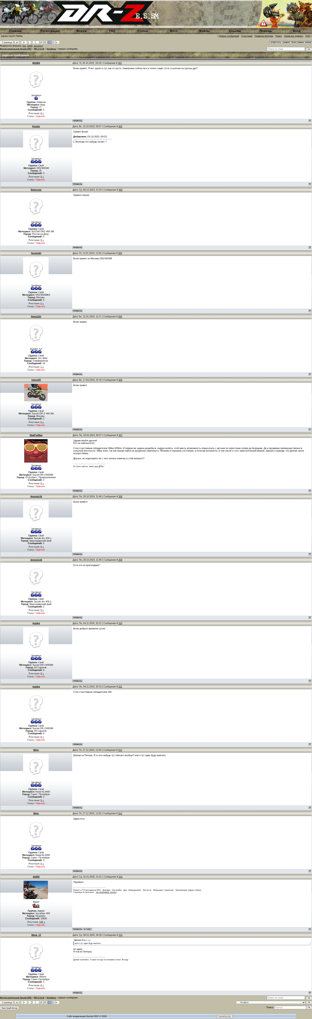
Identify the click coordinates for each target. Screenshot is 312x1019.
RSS (307, 36)
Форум (81, 31)
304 (120, 253)
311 (120, 686)
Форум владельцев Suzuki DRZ (16, 49)
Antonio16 (36, 496)
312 (120, 750)
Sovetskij (36, 253)
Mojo (36, 750)
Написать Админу (293, 36)
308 (120, 496)
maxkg (36, 623)
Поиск (278, 36)
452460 (36, 63)
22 (53, 42)
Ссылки (235, 31)
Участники (246, 36)
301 (120, 63)
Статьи (143, 31)
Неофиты (51, 49)
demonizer (38, 46)
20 (45, 42)
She (24, 46)
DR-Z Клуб (39, 49)
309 (120, 560)
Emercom (36, 189)
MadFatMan (36, 435)
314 (120, 876)
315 (120, 935)
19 (41, 42)
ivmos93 (36, 380)
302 (120, 126)
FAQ (112, 31)
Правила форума (263, 36)
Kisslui (36, 126)
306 (120, 380)
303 (120, 189)
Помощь (266, 31)
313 (120, 813)
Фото (174, 31)
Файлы (204, 31)
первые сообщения (67, 49)
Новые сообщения (229, 36)
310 (120, 623)
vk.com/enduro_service (106, 892)
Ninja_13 (36, 935)
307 (120, 435)
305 (120, 316)
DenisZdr (36, 316)
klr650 (29, 46)
